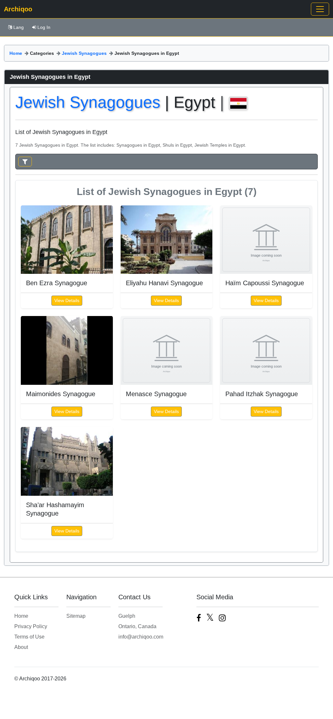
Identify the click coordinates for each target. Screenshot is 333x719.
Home (15, 53)
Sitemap (76, 616)
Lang (18, 27)
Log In (43, 27)
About (21, 647)
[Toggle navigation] (320, 9)
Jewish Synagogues (84, 53)
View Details (66, 300)
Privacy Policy (30, 626)
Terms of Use (29, 637)
